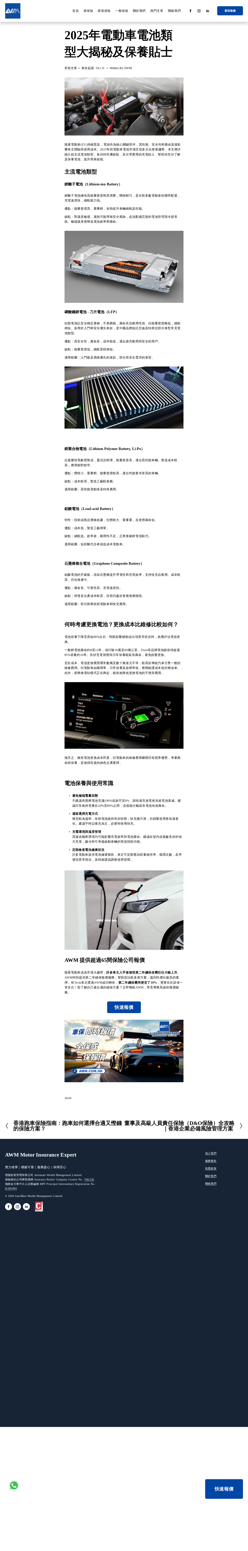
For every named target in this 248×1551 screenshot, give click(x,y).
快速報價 (124, 1007)
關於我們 (211, 1176)
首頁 (75, 10)
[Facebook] (190, 11)
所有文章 (71, 68)
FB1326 (89, 1179)
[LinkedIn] (207, 11)
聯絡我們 (174, 10)
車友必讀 (87, 68)
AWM (128, 68)
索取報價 (230, 10)
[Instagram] (199, 11)
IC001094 (11, 1188)
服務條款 (211, 1160)
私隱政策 (211, 1168)
